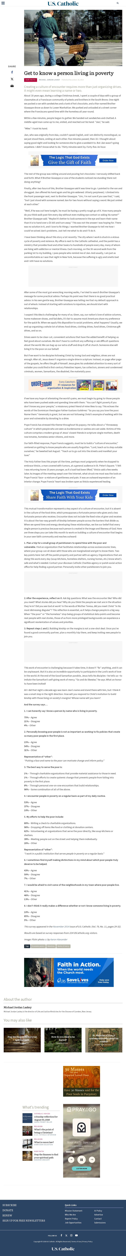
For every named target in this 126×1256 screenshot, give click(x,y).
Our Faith (31, 80)
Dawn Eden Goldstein (43, 1151)
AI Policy (98, 1216)
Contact (98, 1224)
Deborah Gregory (21, 1043)
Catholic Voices (42, 1120)
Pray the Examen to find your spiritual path (22, 1038)
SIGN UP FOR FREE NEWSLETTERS (23, 1226)
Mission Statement (73, 1216)
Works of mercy (63, 946)
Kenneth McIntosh (103, 1045)
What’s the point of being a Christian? (44, 1137)
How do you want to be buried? (63, 1038)
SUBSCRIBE (9, 1211)
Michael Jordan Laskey (49, 80)
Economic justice (38, 946)
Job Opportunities (73, 1228)
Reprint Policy (71, 1224)
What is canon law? (44, 1148)
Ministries (51, 946)
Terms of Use (76, 1248)
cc (46, 939)
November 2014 (61, 926)
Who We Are (70, 1220)
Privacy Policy (87, 1248)
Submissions (100, 1228)
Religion (38, 1133)
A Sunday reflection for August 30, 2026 (46, 1124)
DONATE (7, 1216)
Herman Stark (62, 1043)
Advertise (98, 1220)
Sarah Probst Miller (43, 1128)
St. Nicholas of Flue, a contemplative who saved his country (103, 1038)
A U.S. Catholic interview (45, 1141)
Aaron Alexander (58, 939)
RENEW (7, 1221)
